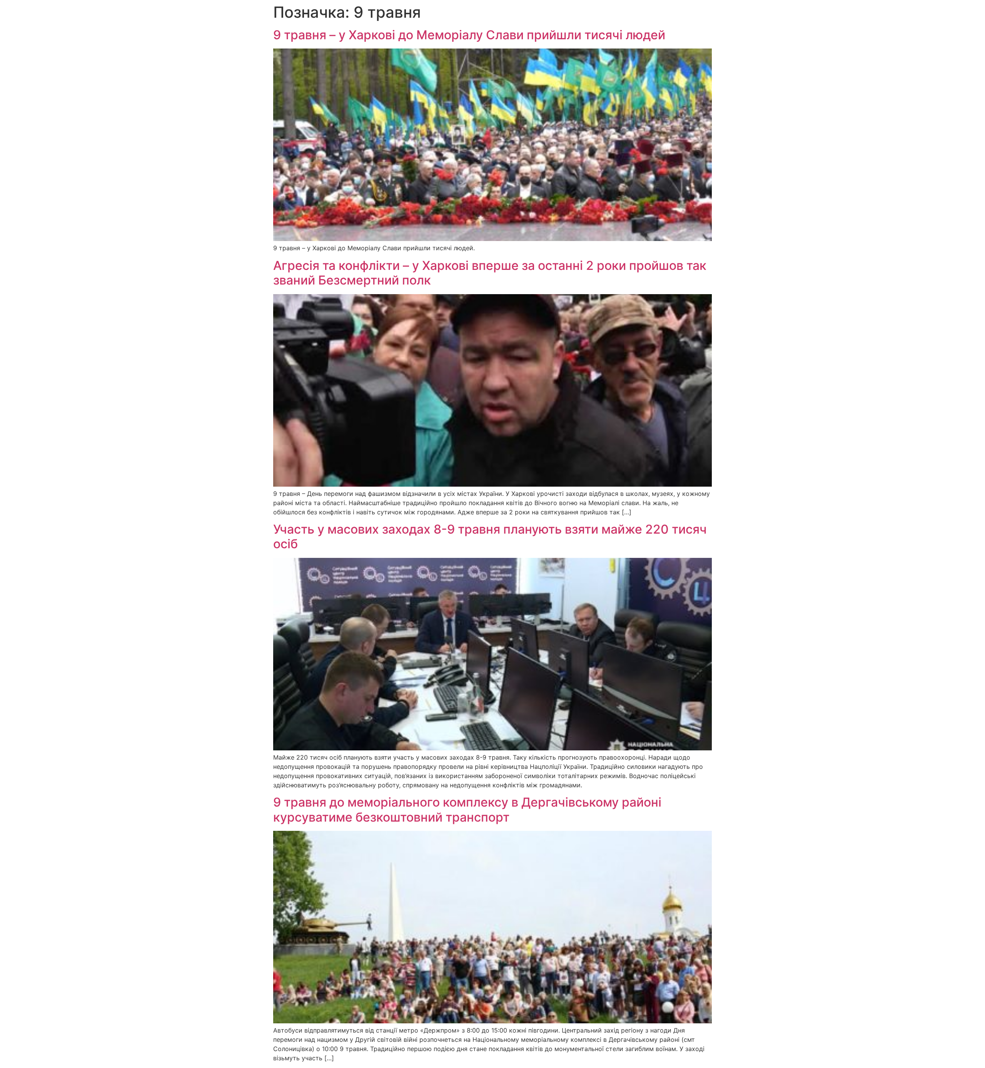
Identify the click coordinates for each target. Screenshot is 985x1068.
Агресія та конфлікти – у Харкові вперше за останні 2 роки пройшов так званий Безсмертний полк (489, 273)
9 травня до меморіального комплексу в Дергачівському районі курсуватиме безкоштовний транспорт (467, 809)
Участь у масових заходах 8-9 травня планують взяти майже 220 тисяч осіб (490, 536)
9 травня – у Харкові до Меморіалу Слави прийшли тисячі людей (469, 34)
